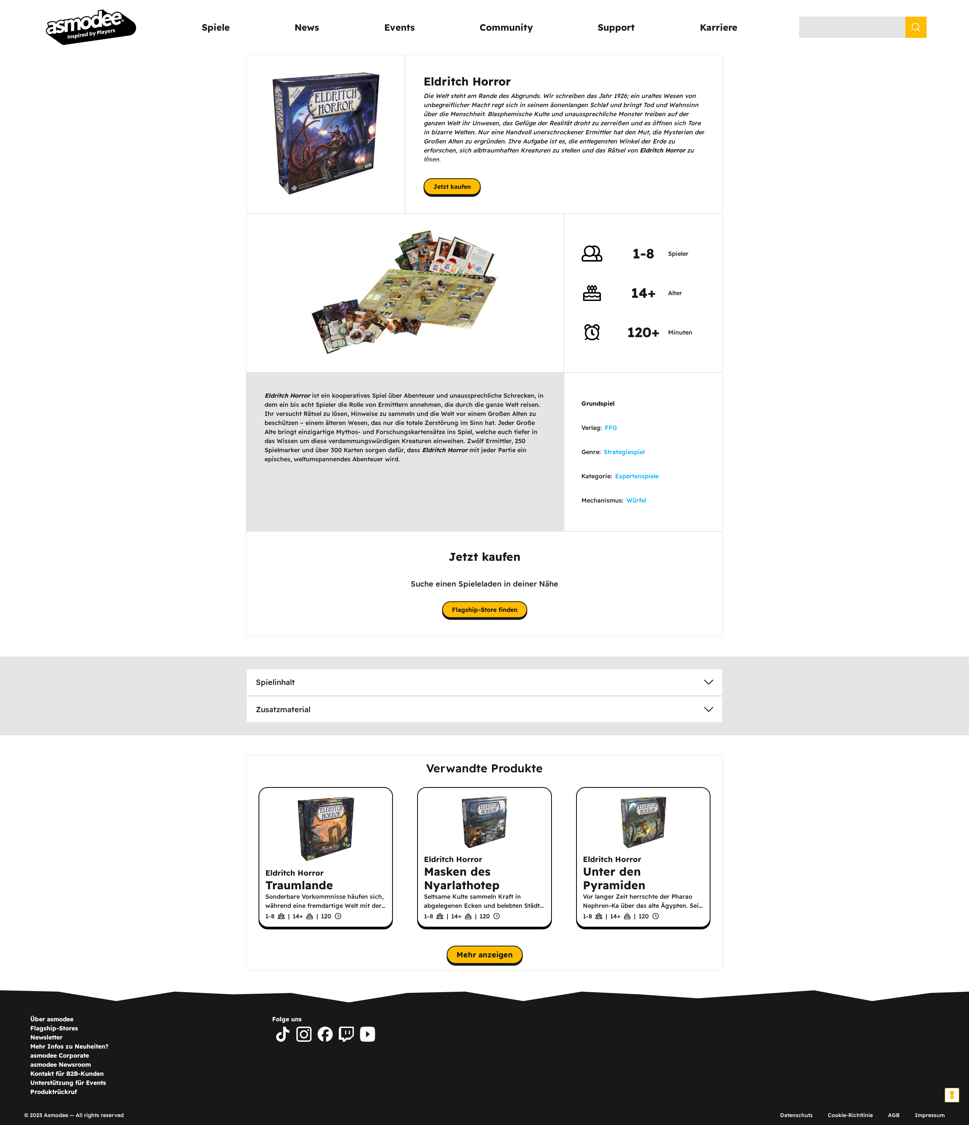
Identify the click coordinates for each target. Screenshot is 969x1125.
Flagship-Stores (54, 1028)
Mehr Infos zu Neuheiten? (69, 1046)
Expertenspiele (637, 476)
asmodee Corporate (59, 1055)
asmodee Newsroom (60, 1064)
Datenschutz (796, 1115)
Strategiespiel (624, 452)
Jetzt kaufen (452, 186)
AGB (894, 1115)
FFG (611, 427)
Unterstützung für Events (68, 1082)
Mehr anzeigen (484, 954)
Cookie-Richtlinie (850, 1115)
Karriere (718, 27)
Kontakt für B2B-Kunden (67, 1073)
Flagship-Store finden (484, 609)
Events (399, 27)
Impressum (930, 1115)
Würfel (636, 500)
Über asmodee (51, 1019)
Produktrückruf (53, 1091)
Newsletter (46, 1037)
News (306, 27)
